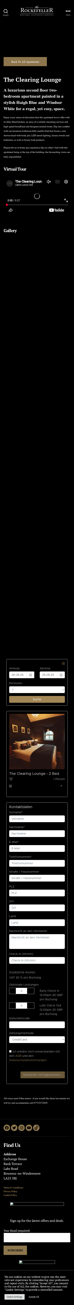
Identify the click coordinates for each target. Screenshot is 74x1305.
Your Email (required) (17, 1231)
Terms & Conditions (13, 1187)
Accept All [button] (34, 1296)
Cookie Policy (10, 1195)
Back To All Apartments (25, 61)
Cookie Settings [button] (14, 1296)
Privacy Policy (10, 1191)
